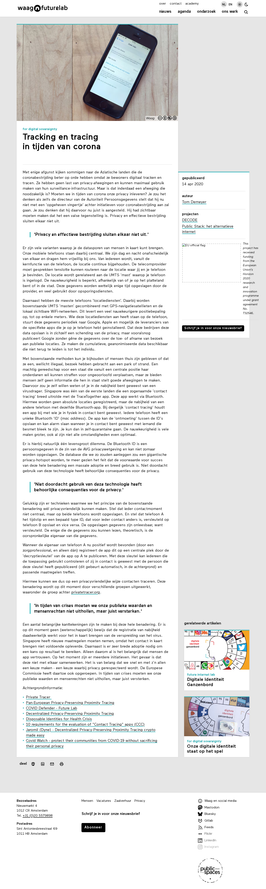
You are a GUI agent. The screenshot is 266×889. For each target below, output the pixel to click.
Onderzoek (206, 12)
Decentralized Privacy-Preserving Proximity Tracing (70, 714)
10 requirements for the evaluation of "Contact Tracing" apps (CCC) (85, 725)
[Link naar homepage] (43, 8)
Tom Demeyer (194, 202)
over (162, 3)
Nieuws (165, 12)
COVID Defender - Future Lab (51, 708)
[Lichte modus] (240, 4)
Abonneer (93, 827)
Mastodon (211, 807)
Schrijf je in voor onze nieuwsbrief (213, 328)
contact (176, 3)
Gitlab (208, 820)
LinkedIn (210, 840)
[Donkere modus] (246, 4)
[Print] (62, 764)
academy (192, 3)
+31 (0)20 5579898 (38, 815)
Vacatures (103, 801)
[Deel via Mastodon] (33, 764)
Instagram (211, 847)
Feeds (209, 827)
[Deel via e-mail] (52, 764)
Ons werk (230, 12)
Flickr (208, 834)
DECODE (189, 220)
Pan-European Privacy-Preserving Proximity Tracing (70, 703)
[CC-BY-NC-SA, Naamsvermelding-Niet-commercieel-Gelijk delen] (167, 118)
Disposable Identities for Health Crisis (59, 719)
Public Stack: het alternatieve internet (207, 229)
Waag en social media (220, 801)
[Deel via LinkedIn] (42, 764)
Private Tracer (39, 697)
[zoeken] (246, 12)
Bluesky (210, 814)
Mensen (87, 801)
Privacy (139, 801)
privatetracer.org (85, 592)
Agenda (184, 12)
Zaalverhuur (122, 801)
